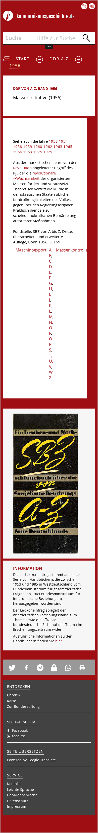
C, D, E (51, 266)
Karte (11, 700)
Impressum (16, 806)
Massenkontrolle (72, 250)
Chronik (13, 695)
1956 (15, 65)
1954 (63, 141)
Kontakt (13, 783)
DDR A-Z (59, 59)
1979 (47, 151)
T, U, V (51, 361)
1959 (27, 146)
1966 (17, 151)
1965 (67, 146)
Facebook (20, 730)
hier (58, 641)
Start (23, 59)
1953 (53, 141)
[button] (14, 667)
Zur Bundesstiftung (23, 706)
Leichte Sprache (20, 789)
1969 (27, 151)
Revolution (22, 167)
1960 (37, 146)
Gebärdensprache (22, 795)
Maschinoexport (31, 250)
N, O (51, 325)
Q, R (51, 341)
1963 (57, 146)
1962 (47, 146)
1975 (37, 151)
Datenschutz (17, 800)
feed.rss (19, 736)
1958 (17, 146)
